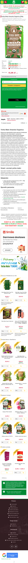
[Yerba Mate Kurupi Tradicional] (7, 314)
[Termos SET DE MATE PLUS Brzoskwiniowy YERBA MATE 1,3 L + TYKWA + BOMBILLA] (21, 314)
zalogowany (17, 492)
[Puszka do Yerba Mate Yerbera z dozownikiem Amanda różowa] (7, 456)
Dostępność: (4, 68)
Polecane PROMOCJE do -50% (9, 275)
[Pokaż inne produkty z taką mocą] (17, 64)
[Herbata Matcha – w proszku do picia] (21, 376)
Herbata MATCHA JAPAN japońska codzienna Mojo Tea (7, 384)
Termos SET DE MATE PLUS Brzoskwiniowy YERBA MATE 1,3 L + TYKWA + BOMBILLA (21, 322)
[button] (2, 2)
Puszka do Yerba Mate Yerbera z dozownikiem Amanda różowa (6, 464)
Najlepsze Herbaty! (6, 395)
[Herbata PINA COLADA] (7, 405)
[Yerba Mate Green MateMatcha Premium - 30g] (21, 349)
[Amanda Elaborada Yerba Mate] (20, 456)
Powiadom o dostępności (14, 85)
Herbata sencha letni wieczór (21, 436)
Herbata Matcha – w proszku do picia (21, 384)
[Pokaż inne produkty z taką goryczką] (17, 65)
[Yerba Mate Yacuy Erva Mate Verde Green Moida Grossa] (21, 285)
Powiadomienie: (14, 79)
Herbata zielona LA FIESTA (7, 436)
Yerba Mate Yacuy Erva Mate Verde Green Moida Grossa (21, 293)
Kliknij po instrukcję (11, 120)
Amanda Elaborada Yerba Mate (20, 464)
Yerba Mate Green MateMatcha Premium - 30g (20, 357)
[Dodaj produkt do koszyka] (10, 300)
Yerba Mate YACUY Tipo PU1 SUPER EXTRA (7, 293)
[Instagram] (16, 546)
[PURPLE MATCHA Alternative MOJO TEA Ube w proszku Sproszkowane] (7, 349)
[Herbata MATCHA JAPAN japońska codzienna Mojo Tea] (7, 376)
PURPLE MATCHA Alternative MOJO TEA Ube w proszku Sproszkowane (7, 357)
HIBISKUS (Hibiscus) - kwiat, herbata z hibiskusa (21, 412)
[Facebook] (12, 546)
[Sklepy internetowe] (14, 561)
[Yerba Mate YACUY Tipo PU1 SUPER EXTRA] (7, 285)
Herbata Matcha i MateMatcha (8, 339)
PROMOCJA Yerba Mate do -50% (11, 11)
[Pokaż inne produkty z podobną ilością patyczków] (17, 67)
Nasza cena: (4, 72)
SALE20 (18, 13)
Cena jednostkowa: (6, 76)
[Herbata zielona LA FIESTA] (7, 429)
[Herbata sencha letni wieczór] (21, 429)
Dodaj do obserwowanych (20, 106)
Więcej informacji (5, 115)
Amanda (10, 61)
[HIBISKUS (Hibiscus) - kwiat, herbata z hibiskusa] (21, 405)
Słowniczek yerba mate (6, 558)
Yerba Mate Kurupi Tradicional (7, 321)
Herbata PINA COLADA (7, 411)
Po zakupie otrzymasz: (6, 123)
